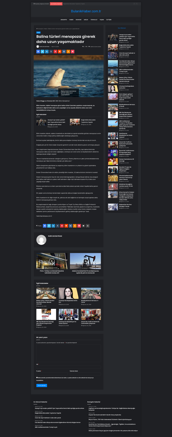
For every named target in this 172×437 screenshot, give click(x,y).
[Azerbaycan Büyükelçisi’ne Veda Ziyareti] (68, 314)
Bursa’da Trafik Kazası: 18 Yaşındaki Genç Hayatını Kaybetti (126, 152)
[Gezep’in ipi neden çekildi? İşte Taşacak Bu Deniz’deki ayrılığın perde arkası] (41, 122)
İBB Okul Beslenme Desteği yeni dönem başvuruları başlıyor (45, 323)
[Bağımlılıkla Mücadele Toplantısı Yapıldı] (75, 122)
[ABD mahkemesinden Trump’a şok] (113, 72)
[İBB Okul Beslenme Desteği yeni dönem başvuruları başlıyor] (46, 314)
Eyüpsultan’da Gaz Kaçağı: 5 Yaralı (125, 205)
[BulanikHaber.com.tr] (86, 11)
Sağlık (86, 19)
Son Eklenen (122, 28)
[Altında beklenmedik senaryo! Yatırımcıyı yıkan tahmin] (113, 178)
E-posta (39, 371)
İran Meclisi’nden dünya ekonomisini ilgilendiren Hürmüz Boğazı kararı (127, 63)
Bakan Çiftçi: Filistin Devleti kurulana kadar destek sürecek (45, 302)
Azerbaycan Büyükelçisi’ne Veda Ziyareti (67, 322)
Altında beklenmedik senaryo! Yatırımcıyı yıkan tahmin (126, 177)
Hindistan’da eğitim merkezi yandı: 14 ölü (126, 185)
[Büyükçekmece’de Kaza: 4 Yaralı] (91, 293)
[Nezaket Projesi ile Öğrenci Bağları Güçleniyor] (113, 169)
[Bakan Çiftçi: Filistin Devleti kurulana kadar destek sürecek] (46, 293)
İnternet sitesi (74, 371)
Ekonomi (78, 19)
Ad (37, 364)
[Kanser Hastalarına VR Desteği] (113, 161)
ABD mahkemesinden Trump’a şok (126, 70)
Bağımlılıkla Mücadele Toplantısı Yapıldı (126, 46)
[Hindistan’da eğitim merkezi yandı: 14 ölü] (113, 186)
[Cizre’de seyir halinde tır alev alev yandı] (113, 55)
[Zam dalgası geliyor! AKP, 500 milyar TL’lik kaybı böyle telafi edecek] (113, 96)
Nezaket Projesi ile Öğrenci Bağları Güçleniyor (125, 169)
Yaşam (102, 19)
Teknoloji (94, 19)
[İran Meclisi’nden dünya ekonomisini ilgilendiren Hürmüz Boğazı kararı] (113, 63)
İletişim (108, 19)
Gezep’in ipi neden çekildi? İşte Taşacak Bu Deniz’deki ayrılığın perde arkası (56, 122)
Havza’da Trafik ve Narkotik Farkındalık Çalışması (90, 322)
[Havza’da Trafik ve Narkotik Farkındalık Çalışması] (91, 314)
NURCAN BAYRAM (44, 46)
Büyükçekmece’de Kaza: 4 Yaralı (89, 301)
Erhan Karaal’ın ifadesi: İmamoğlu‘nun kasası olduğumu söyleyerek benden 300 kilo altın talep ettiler (126, 196)
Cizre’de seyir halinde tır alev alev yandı (74, 3)
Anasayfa (64, 19)
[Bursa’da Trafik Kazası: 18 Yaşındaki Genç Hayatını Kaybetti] (113, 153)
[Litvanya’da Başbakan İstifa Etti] (68, 293)
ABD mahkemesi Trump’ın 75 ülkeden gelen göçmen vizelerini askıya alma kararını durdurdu (127, 124)
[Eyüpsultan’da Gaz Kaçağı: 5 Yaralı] (113, 207)
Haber (71, 19)
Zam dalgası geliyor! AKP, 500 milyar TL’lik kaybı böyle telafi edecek (126, 97)
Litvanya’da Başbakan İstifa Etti (68, 301)
